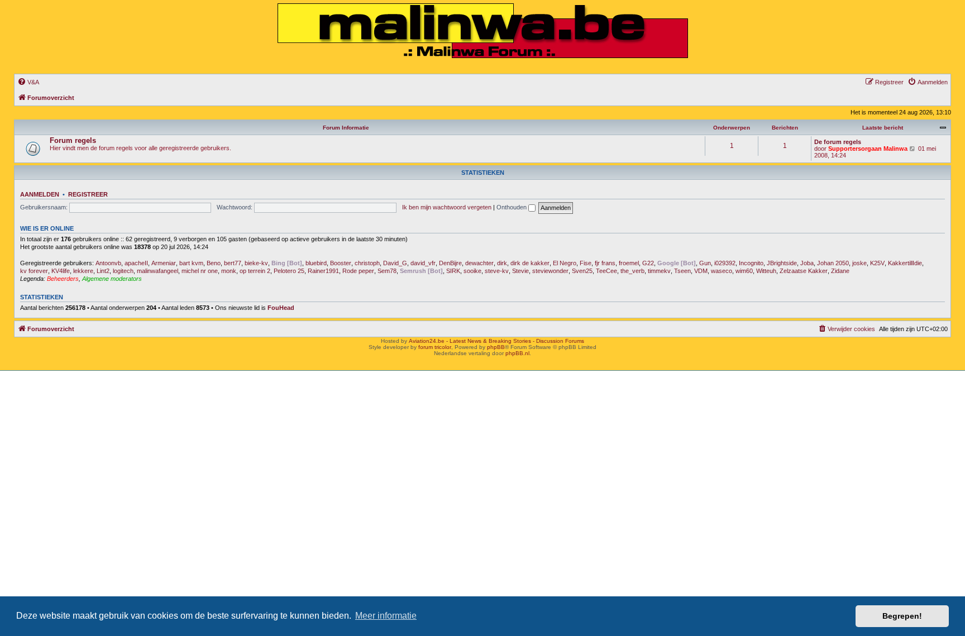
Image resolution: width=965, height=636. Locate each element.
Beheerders (63, 278)
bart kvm (191, 263)
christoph (367, 263)
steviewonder (550, 270)
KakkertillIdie (905, 263)
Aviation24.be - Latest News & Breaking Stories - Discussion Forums (496, 341)
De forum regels (837, 141)
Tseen (682, 270)
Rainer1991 (323, 270)
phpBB (496, 347)
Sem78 (387, 270)
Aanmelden (39, 194)
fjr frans (605, 263)
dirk (502, 263)
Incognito (751, 263)
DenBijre (450, 263)
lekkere (83, 270)
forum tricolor (434, 347)
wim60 (744, 270)
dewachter (479, 263)
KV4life (60, 270)
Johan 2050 (833, 263)
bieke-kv (256, 263)
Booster (340, 263)
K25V (877, 263)
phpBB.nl (517, 353)
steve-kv (497, 270)
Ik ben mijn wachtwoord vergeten (446, 207)
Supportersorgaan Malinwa (867, 148)
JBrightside (782, 263)
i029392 (724, 263)
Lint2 (103, 270)
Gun (705, 263)
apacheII (136, 263)
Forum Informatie (346, 128)
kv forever (34, 270)
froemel (629, 263)
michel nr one (199, 270)
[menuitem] (28, 82)
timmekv (659, 270)
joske (859, 263)
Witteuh (766, 270)
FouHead (280, 307)
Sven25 (582, 270)
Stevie (520, 270)
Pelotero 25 (289, 270)
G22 (648, 263)
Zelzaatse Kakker (804, 270)
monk (228, 270)
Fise (585, 263)
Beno (214, 263)
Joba (807, 263)
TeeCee (606, 270)
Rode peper (358, 270)
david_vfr (423, 263)
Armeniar (163, 263)
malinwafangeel (157, 270)
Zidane (840, 270)
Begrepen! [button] (902, 615)
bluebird (316, 263)
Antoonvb (108, 263)
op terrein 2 (255, 270)
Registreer (88, 194)
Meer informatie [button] (386, 615)
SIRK (453, 270)
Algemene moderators (112, 278)
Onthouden (512, 207)
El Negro (564, 263)
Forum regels (73, 140)
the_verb (632, 270)
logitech (123, 270)
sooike (472, 270)
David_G (395, 263)
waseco (721, 270)
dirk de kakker (530, 263)
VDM (701, 270)
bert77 (232, 263)
